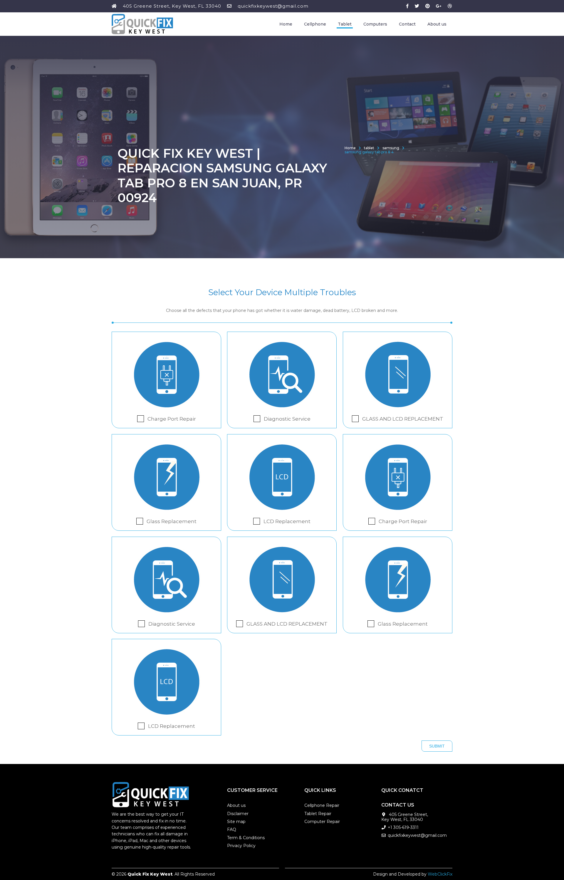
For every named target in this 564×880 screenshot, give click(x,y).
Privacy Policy (241, 845)
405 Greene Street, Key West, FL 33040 (172, 6)
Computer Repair (322, 821)
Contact (407, 24)
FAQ (231, 829)
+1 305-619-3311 (403, 827)
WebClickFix (440, 874)
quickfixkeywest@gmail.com (273, 6)
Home (285, 24)
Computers (375, 24)
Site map (236, 821)
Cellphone (315, 24)
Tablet (345, 24)
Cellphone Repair (321, 805)
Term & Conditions (246, 837)
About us (436, 24)
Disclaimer (238, 813)
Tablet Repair (317, 813)
